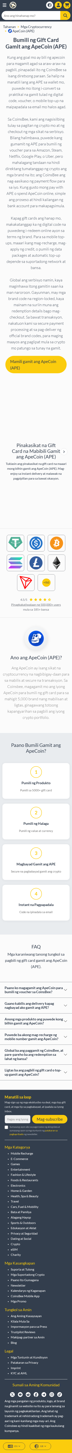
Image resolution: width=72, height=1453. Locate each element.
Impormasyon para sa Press (29, 1326)
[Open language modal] (49, 5)
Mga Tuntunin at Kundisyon (29, 1357)
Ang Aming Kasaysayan (26, 1316)
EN (15, 1446)
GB (41, 1446)
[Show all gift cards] (63, 451)
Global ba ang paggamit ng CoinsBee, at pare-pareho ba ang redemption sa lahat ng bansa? (34, 1054)
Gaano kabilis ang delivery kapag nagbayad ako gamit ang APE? (29, 1005)
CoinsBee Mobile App (25, 1296)
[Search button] (65, 15)
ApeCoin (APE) (23, 31)
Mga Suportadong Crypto (28, 1274)
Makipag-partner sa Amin (28, 1337)
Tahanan (9, 27)
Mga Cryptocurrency (36, 27)
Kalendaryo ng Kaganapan (28, 1290)
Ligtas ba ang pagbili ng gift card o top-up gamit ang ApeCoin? (33, 1072)
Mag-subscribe (50, 1119)
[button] (4, 5)
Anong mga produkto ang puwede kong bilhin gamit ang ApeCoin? (34, 1021)
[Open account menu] (58, 5)
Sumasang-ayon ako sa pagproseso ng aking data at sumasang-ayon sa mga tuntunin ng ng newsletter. (35, 1130)
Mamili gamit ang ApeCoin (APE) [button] (33, 364)
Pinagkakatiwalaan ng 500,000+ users (36, 604)
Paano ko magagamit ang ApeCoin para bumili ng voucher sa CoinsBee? (34, 990)
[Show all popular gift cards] (63, 451)
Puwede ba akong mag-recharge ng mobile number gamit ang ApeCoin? (31, 1037)
